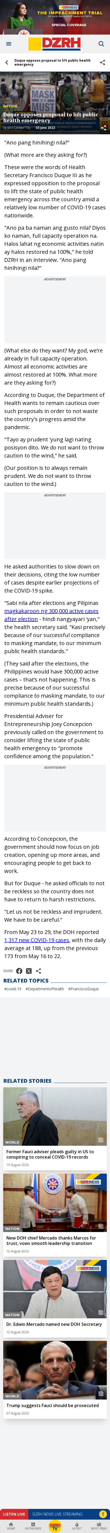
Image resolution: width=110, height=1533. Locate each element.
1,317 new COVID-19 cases (36, 940)
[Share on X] (29, 971)
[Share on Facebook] (19, 971)
